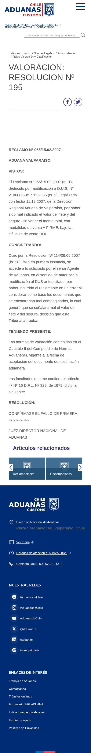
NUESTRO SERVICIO (16, 25)
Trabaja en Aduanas (22, 681)
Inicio (26, 53)
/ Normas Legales (43, 53)
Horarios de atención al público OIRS (41, 553)
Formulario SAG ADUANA (26, 704)
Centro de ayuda (20, 720)
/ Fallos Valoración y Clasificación (31, 56)
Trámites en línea (20, 696)
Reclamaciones (23, 474)
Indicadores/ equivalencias (26, 712)
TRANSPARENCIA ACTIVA (18, 27)
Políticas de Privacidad (24, 728)
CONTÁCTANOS (45, 27)
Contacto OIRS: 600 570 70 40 (37, 564)
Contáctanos (17, 688)
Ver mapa (23, 542)
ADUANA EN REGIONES (45, 25)
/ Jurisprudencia (65, 53)
